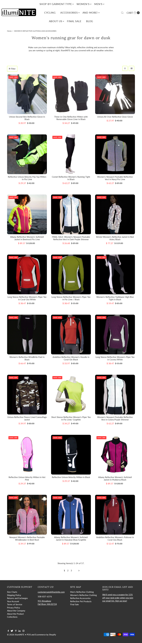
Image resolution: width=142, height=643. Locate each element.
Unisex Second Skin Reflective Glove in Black (27, 117)
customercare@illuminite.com (51, 592)
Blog (89, 21)
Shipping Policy (14, 595)
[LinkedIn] (19, 631)
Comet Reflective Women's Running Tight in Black (71, 178)
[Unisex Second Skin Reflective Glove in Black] (27, 94)
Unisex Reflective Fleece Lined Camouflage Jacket (27, 418)
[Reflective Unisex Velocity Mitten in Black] (71, 455)
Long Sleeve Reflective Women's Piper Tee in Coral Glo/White (26, 298)
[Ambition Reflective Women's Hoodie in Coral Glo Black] (71, 334)
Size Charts (12, 592)
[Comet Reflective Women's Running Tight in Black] (71, 154)
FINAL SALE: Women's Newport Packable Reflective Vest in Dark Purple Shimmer (71, 238)
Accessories (69, 12)
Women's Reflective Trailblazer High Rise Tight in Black (115, 298)
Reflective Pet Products (81, 601)
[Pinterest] (16, 631)
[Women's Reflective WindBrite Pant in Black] (27, 334)
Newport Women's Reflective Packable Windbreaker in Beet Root (27, 538)
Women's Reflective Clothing (83, 595)
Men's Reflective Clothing (82, 592)
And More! (90, 12)
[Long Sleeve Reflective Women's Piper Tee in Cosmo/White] (115, 334)
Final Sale (74, 21)
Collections (12, 617)
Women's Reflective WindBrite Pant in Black (27, 358)
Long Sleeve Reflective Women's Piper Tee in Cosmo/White (115, 358)
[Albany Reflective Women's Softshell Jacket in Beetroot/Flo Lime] (27, 214)
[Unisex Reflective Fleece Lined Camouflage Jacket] (27, 394)
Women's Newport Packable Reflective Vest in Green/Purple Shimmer (115, 418)
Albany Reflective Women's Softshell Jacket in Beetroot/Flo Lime (27, 238)
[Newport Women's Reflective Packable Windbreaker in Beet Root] (27, 514)
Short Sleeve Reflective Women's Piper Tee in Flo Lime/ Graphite (71, 418)
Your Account (13, 601)
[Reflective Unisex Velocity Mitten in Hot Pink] (27, 455)
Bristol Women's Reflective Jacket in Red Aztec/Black (115, 238)
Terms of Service (14, 604)
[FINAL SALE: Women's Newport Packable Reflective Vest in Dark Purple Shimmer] (71, 214)
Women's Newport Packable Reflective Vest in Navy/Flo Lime (115, 178)
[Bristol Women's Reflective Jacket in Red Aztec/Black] (115, 214)
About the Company (16, 610)
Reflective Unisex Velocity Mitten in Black (71, 477)
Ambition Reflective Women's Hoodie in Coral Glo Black (71, 358)
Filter (13, 68)
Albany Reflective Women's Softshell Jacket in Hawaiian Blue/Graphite (71, 538)
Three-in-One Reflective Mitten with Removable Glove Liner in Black (71, 117)
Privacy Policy (13, 607)
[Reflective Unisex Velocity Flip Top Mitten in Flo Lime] (27, 154)
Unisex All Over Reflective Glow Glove (115, 116)
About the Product (15, 614)
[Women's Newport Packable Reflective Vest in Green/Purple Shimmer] (115, 394)
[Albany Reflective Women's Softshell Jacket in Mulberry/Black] (115, 455)
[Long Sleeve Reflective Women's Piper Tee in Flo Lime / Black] (71, 274)
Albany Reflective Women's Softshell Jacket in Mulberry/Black (115, 478)
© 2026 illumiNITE (15, 634)
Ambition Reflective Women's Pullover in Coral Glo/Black (115, 538)
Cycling (49, 12)
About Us (55, 21)
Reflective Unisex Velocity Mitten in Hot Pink (27, 478)
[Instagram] (23, 631)
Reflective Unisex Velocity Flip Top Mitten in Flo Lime (27, 178)
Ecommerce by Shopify (45, 634)
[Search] (122, 12)
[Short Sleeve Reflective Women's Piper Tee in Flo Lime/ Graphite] (71, 394)
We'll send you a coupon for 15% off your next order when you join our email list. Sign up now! (117, 597)
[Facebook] (8, 631)
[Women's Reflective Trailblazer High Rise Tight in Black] (115, 274)
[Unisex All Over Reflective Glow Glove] (115, 94)
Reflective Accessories (80, 598)
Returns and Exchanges (17, 598)
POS (29, 634)
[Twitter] (12, 631)
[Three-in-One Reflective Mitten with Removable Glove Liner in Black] (71, 94)
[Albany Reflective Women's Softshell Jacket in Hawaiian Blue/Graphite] (71, 514)
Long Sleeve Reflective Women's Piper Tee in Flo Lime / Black (70, 298)
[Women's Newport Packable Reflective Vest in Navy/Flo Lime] (115, 154)
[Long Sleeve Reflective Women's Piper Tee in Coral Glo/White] (27, 274)
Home (9, 31)
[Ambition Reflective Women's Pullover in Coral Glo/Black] (115, 514)
